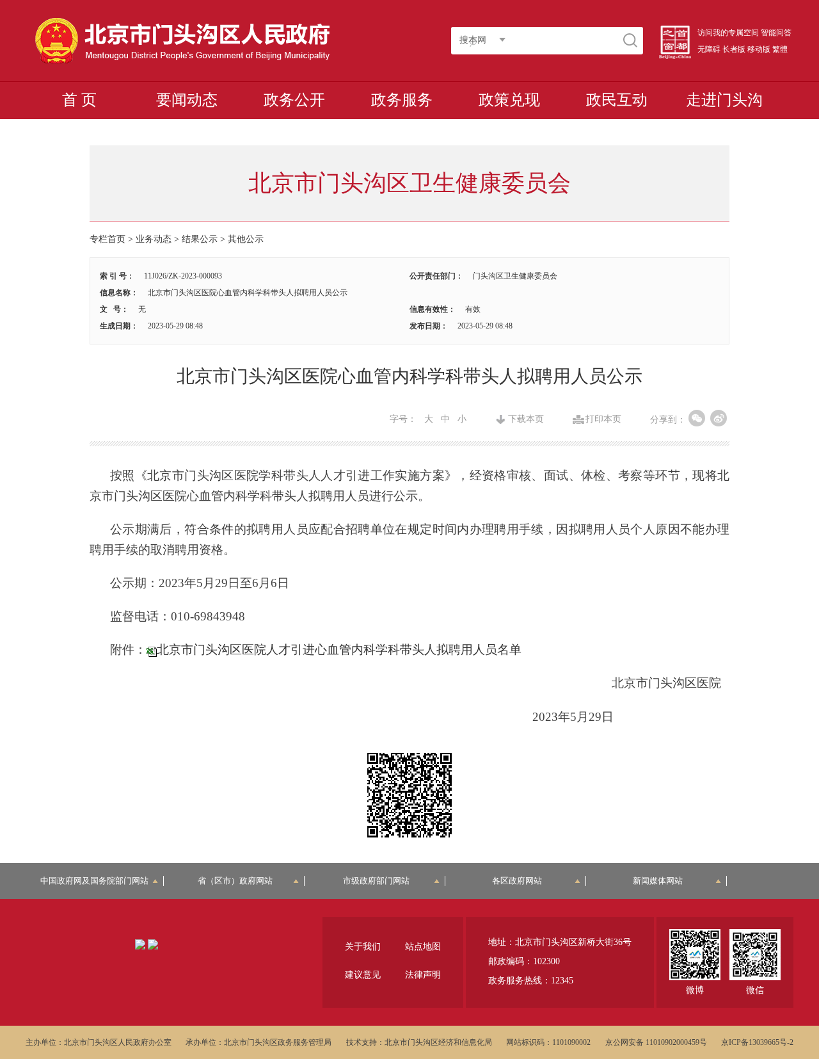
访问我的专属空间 (728, 32)
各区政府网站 (517, 880)
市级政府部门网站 (376, 880)
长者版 (733, 49)
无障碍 (708, 49)
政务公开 (294, 100)
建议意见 (363, 975)
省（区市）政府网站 (235, 880)
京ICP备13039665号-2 (757, 1042)
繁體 (780, 49)
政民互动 (617, 100)
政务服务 (402, 100)
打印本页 (603, 419)
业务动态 (153, 239)
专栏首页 (107, 239)
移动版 (758, 49)
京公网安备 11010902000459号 (656, 1042)
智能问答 (776, 32)
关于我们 (363, 946)
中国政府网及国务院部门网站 (98, 880)
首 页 (79, 100)
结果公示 (200, 239)
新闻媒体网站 (658, 880)
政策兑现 (509, 100)
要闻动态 (187, 100)
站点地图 (423, 946)
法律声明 (423, 975)
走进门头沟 (724, 100)
